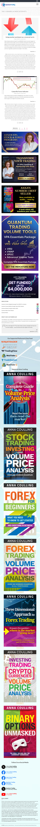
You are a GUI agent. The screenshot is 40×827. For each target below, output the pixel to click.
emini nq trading (32, 60)
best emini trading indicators (15, 56)
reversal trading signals (29, 63)
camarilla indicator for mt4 (27, 107)
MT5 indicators (15, 104)
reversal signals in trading (28, 118)
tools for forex (26, 119)
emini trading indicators (20, 61)
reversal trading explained (20, 119)
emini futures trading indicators (25, 60)
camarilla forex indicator (9, 107)
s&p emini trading (21, 65)
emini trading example (13, 61)
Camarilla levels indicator (10, 54)
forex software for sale (32, 113)
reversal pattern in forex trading (12, 118)
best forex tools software (12, 106)
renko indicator (13, 55)
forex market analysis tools (31, 112)
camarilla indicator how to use (16, 57)
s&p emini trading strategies (29, 65)
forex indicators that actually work (22, 112)
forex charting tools (14, 111)
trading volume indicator (19, 67)
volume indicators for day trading (30, 68)
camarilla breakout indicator (21, 106)
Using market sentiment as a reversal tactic (20, 37)
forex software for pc (25, 113)
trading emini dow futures (15, 66)
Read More (32, 51)
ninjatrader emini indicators (23, 62)
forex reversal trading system (9, 113)
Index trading (32, 54)
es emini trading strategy (27, 61)
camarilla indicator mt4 (24, 57)
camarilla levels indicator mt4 (16, 110)
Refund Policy (34, 825)
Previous (15, 128)
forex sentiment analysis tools (18, 113)
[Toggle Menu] (37, 1)
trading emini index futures (29, 66)
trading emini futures (22, 66)
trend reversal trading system (20, 68)
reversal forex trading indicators (18, 117)
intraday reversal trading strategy (28, 116)
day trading (24, 54)
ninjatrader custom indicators (14, 62)
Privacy (24, 825)
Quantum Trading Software (9, 825)
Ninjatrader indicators (8, 55)
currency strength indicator (18, 54)
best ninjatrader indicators (31, 56)
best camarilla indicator (30, 55)
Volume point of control (11, 105)
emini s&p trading (7, 61)
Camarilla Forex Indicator (20, 91)
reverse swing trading (16, 65)
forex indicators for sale (13, 112)
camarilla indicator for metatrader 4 (18, 107)
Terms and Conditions (18, 825)
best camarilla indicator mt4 (27, 105)
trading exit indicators (12, 67)
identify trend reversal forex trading (18, 116)
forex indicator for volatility (21, 111)
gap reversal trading (9, 116)
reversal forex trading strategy (27, 117)
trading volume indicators (27, 67)
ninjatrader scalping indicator (21, 63)
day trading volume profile (16, 60)
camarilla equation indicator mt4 (30, 106)
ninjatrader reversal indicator (12, 63)
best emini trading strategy (23, 56)
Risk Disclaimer (28, 825)
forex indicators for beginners (29, 111)
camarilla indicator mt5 (31, 57)
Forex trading (28, 54)
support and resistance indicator (21, 55)
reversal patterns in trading (21, 118)
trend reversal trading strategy (11, 68)
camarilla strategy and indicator (25, 110)
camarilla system (32, 110)
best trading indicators (8, 57)
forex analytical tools (8, 111)
